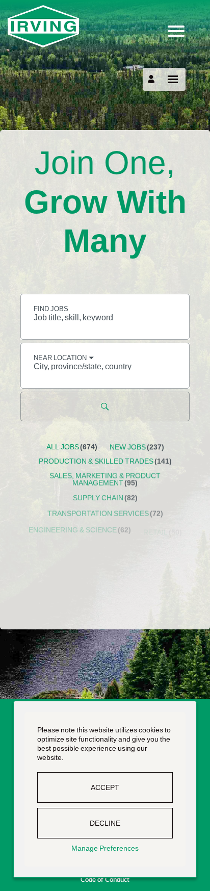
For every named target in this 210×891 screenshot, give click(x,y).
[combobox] (105, 316)
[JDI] (105, 26)
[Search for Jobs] (105, 406)
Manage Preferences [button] (105, 848)
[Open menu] (172, 79)
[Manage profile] (153, 79)
